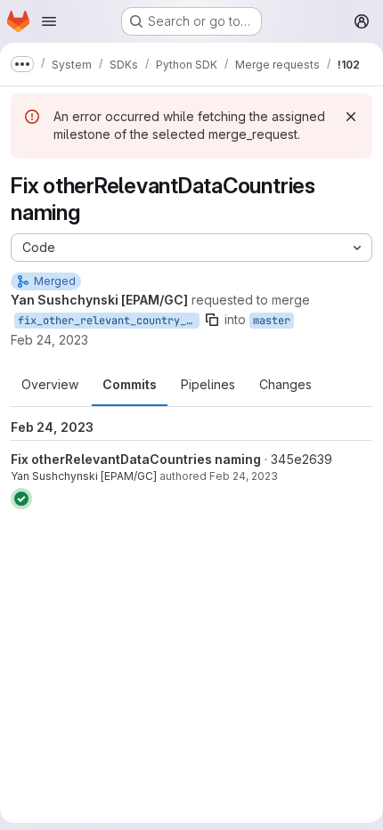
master (271, 320)
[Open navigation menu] (49, 21)
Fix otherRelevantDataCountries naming (136, 459)
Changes (285, 384)
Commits (129, 384)
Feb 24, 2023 (49, 339)
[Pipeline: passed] (21, 498)
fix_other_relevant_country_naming (109, 320)
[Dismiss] (351, 116)
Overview (49, 384)
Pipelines (208, 384)
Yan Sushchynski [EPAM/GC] (84, 476)
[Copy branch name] (212, 319)
